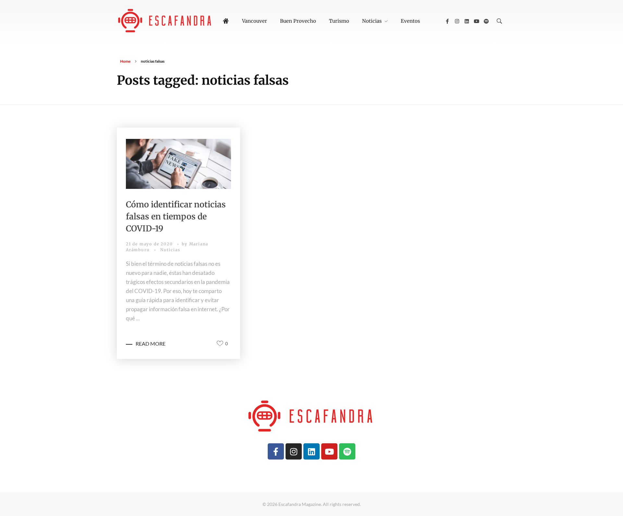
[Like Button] (220, 343)
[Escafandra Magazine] (165, 20)
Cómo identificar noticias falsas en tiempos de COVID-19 (176, 216)
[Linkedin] (466, 21)
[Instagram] (457, 21)
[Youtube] (476, 21)
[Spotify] (486, 21)
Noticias (170, 249)
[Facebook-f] (447, 21)
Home (125, 61)
